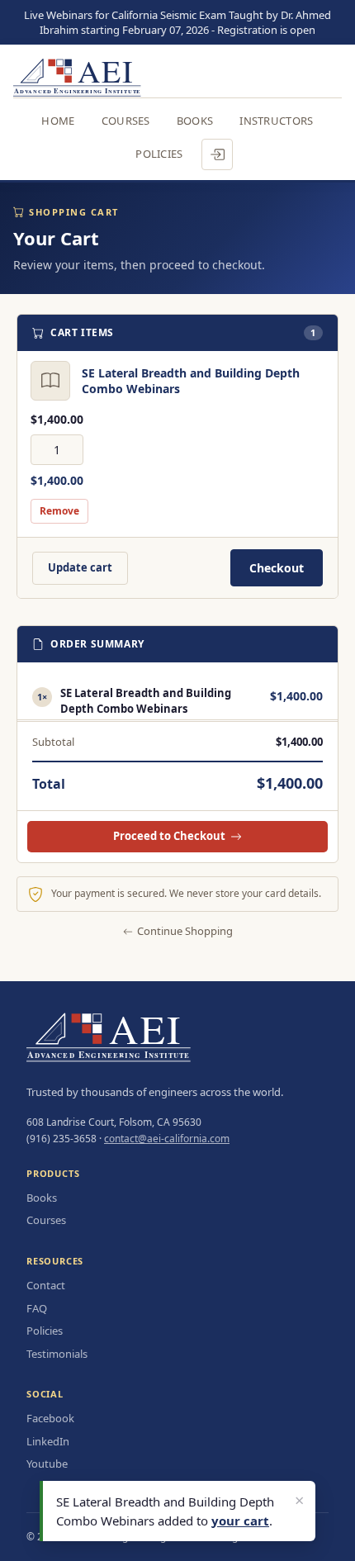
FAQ (36, 1308)
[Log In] (217, 154)
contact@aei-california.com (167, 1139)
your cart (240, 1520)
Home (57, 120)
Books (195, 120)
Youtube (47, 1463)
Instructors (276, 120)
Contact (45, 1285)
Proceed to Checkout (169, 835)
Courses (126, 120)
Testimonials (57, 1353)
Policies (158, 153)
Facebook (50, 1418)
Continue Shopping (185, 930)
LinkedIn (47, 1441)
